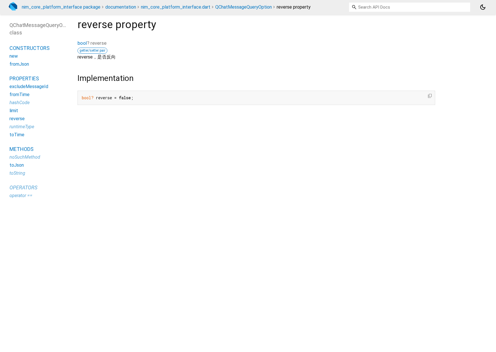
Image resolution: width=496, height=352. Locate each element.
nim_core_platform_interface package (61, 7)
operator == (20, 195)
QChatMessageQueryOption (243, 7)
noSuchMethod (24, 157)
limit (13, 110)
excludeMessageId (28, 86)
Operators (23, 187)
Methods (21, 149)
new (13, 56)
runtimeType (21, 126)
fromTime (19, 94)
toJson (16, 165)
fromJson (19, 64)
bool (82, 43)
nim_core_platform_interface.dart (175, 7)
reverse (17, 118)
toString (17, 173)
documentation (120, 7)
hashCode (19, 102)
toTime (16, 134)
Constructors (29, 48)
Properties (24, 78)
